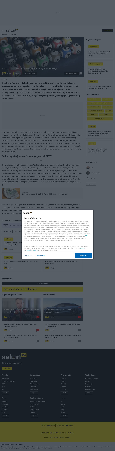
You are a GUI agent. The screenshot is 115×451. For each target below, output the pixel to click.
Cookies (35, 250)
